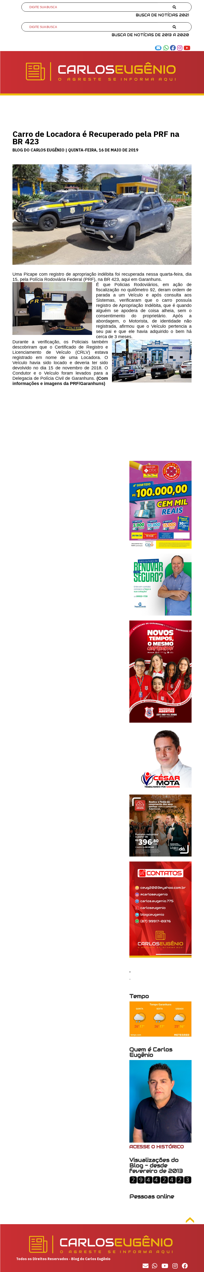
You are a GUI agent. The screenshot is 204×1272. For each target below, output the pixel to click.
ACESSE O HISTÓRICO (156, 1147)
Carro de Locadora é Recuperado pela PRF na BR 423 (95, 137)
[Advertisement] (102, 426)
